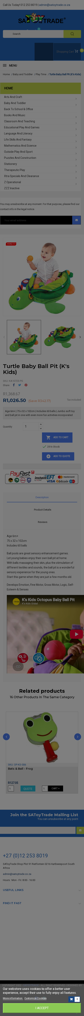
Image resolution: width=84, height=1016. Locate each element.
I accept (42, 1008)
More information (13, 998)
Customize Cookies (35, 998)
